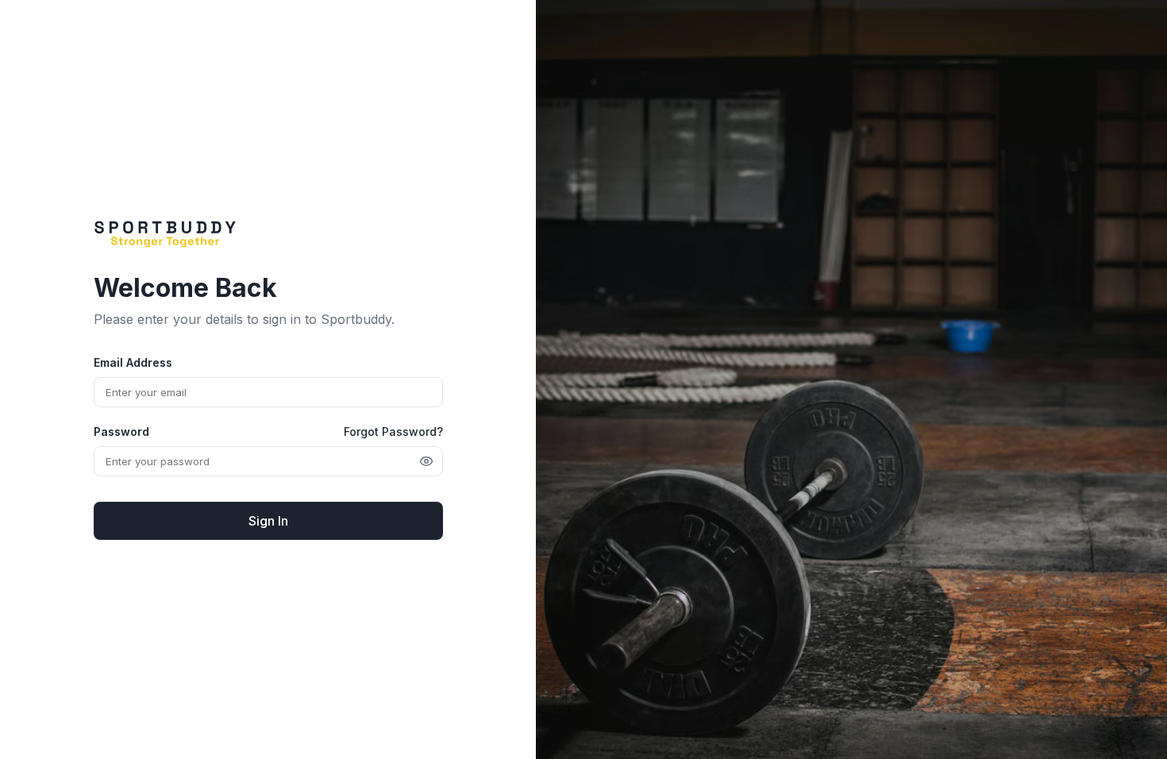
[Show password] (426, 461)
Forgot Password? (393, 431)
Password (121, 431)
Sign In (268, 521)
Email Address (133, 362)
